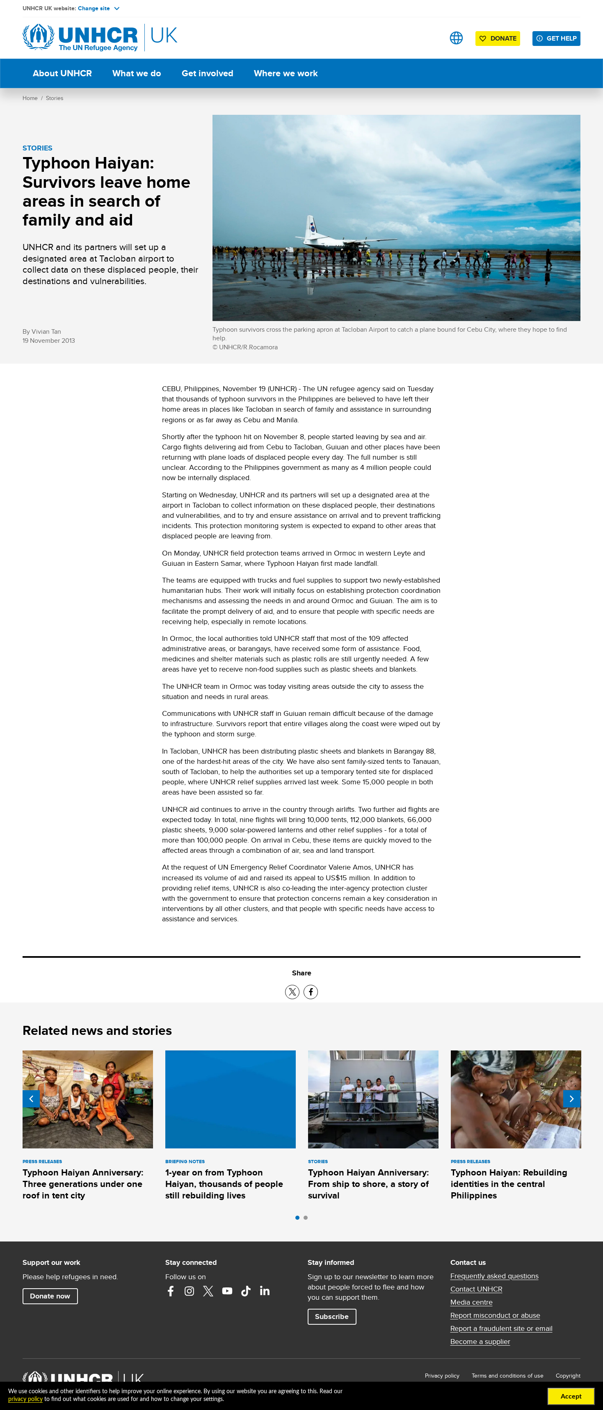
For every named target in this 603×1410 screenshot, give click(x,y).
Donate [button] (503, 38)
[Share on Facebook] (311, 992)
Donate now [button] (50, 1296)
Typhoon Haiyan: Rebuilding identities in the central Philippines (509, 1184)
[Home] (80, 38)
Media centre (471, 1302)
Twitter (208, 1291)
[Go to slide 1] (299, 1220)
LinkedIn (265, 1291)
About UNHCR (62, 73)
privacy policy (25, 1399)
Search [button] (430, 38)
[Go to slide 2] (308, 1220)
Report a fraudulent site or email (501, 1328)
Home (30, 98)
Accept (571, 1396)
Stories (55, 98)
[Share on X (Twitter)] (292, 992)
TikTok (246, 1291)
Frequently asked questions (494, 1275)
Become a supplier (480, 1341)
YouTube (227, 1291)
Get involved (207, 73)
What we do (136, 73)
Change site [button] (94, 8)
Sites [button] (456, 38)
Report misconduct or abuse (495, 1315)
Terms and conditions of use (508, 1375)
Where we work (286, 73)
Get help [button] (562, 38)
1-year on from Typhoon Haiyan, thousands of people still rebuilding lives (224, 1184)
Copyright (568, 1375)
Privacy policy (442, 1375)
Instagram (189, 1291)
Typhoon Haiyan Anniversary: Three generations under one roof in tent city (83, 1184)
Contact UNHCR (476, 1289)
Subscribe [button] (332, 1316)
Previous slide (31, 1098)
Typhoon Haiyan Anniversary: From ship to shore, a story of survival (368, 1184)
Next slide (571, 1098)
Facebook (170, 1291)
